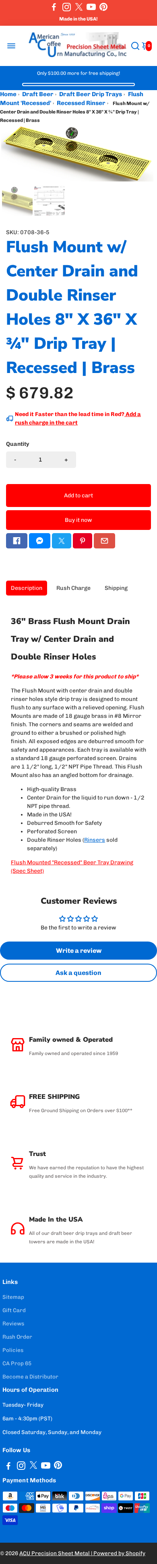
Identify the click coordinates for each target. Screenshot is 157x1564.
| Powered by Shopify (118, 1553)
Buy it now (78, 520)
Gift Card (14, 1310)
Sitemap (13, 1297)
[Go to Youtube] (91, 7)
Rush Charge (73, 588)
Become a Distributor (30, 1376)
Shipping (116, 588)
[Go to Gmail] (104, 540)
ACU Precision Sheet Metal (55, 1553)
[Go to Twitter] (79, 7)
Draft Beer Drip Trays (90, 94)
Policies (12, 1350)
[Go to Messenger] (39, 540)
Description (26, 588)
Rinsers (94, 840)
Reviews (13, 1323)
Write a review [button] (78, 950)
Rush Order (17, 1336)
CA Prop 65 (16, 1363)
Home (8, 94)
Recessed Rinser (81, 103)
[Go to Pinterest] (103, 7)
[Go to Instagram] (67, 7)
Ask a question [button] (78, 973)
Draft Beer (38, 94)
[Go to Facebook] (54, 7)
